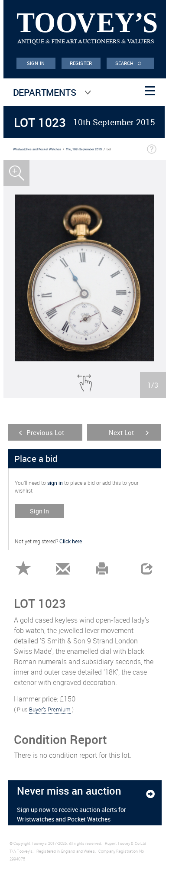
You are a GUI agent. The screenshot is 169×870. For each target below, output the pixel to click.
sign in (55, 482)
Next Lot (121, 432)
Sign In (39, 511)
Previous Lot (45, 432)
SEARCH (128, 62)
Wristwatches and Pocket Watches (37, 149)
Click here (70, 541)
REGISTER (81, 63)
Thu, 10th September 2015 (84, 149)
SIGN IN (36, 63)
